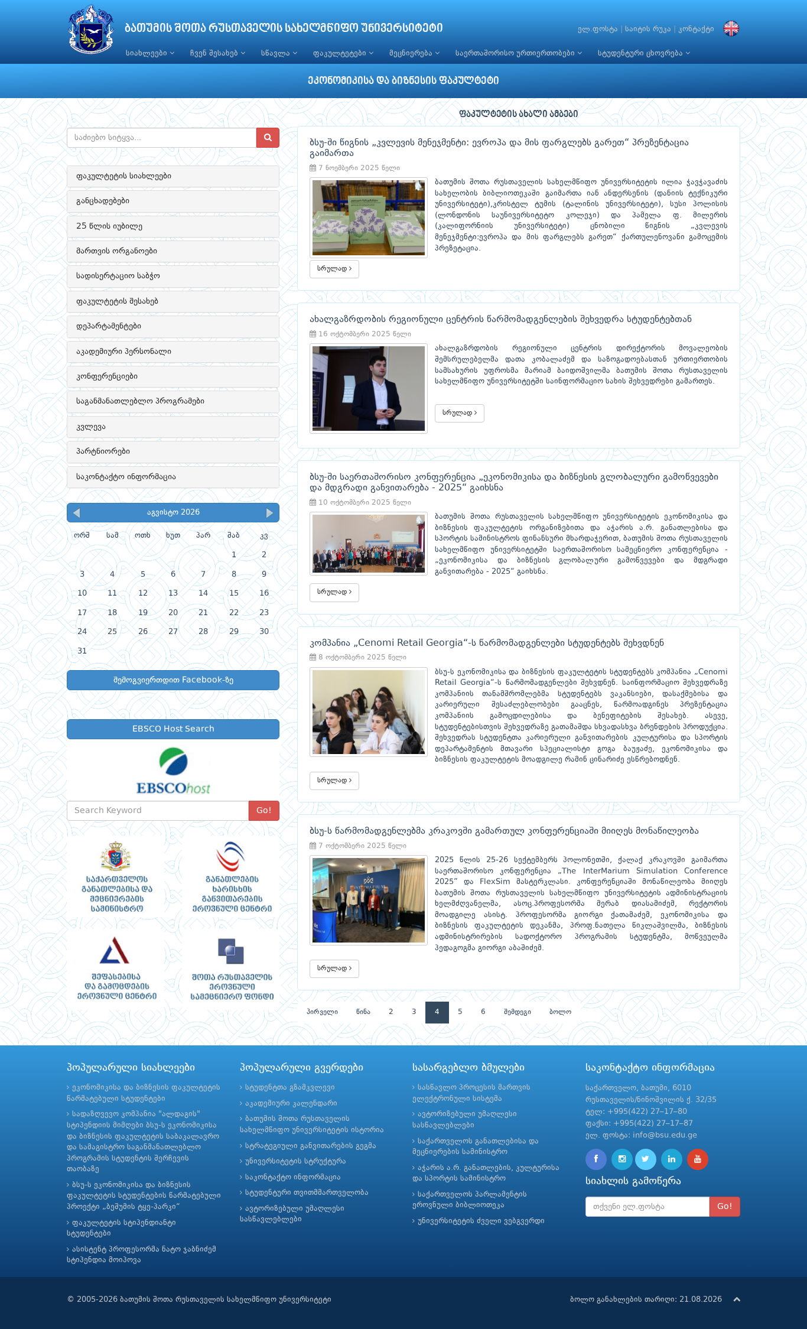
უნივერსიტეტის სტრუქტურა (295, 1161)
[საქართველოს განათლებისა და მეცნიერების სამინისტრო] (115, 876)
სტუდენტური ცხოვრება (641, 53)
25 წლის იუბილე (109, 226)
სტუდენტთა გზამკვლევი (290, 1087)
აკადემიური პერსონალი (123, 351)
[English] (728, 29)
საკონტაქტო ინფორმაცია (126, 477)
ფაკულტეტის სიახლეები (123, 176)
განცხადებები (102, 201)
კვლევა (91, 427)
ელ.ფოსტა (598, 29)
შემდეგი (517, 1012)
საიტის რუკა (648, 29)
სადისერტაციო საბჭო (118, 276)
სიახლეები (148, 53)
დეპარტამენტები (108, 326)
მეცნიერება (412, 53)
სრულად (333, 268)
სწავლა (276, 53)
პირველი (322, 1012)
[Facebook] (596, 1159)
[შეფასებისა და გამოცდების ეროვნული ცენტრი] (115, 969)
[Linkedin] (671, 1159)
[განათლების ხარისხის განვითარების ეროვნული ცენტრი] (230, 876)
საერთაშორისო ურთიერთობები (516, 53)
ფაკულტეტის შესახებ (117, 301)
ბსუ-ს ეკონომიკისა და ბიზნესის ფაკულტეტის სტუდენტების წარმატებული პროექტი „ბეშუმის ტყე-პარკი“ (144, 1196)
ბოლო (560, 1012)
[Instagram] (622, 1159)
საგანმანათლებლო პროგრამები (140, 401)
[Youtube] (697, 1159)
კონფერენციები (107, 376)
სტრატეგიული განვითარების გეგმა (310, 1146)
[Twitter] (645, 1159)
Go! (264, 811)
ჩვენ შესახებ (215, 53)
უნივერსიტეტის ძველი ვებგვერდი (481, 1221)
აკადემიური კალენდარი (291, 1103)
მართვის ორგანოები (116, 251)
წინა (363, 1012)
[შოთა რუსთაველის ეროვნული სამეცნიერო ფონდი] (230, 969)
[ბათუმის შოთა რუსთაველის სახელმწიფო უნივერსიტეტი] (90, 32)
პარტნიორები (103, 451)
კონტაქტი (696, 29)
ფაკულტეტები (341, 53)
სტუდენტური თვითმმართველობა (307, 1193)
